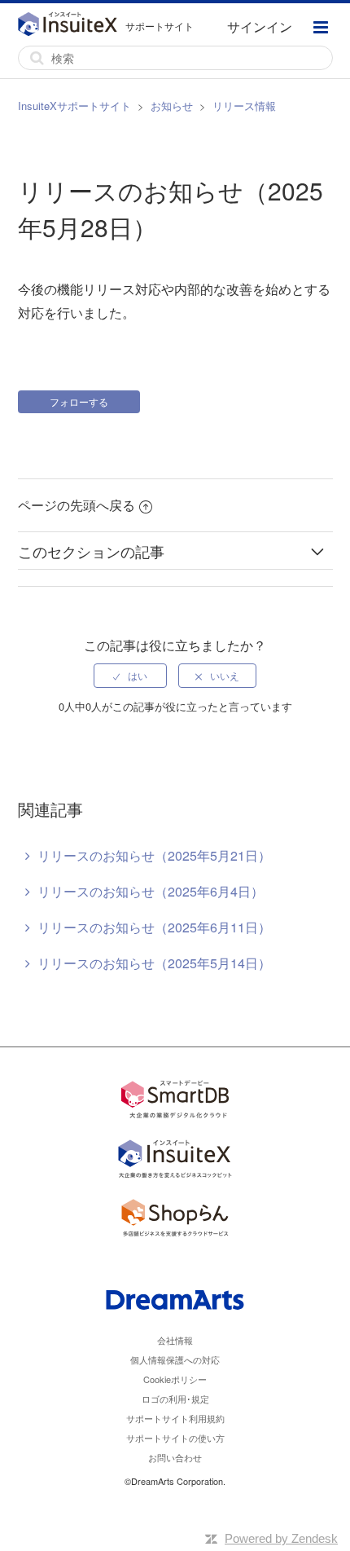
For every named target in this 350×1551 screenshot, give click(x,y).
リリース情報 (244, 105)
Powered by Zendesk (281, 1538)
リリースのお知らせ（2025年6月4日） (150, 891)
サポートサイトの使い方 (175, 1437)
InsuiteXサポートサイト (74, 105)
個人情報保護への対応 (175, 1359)
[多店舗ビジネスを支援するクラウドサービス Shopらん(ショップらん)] (175, 1220)
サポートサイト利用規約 (175, 1418)
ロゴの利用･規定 (175, 1398)
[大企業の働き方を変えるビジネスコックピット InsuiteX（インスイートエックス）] (175, 1161)
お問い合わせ (175, 1457)
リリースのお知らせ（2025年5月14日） (154, 963)
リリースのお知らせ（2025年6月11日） (154, 927)
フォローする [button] (79, 401)
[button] (320, 29)
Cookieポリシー (175, 1379)
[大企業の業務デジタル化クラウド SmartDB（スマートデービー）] (175, 1101)
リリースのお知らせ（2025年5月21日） (154, 855)
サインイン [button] (259, 26)
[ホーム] (71, 26)
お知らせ (172, 105)
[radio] (130, 675)
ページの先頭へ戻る (76, 505)
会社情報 (175, 1339)
